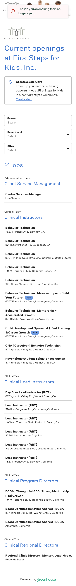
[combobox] (7, 136)
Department (14, 132)
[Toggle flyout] (68, 135)
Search (11, 118)
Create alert (24, 99)
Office (11, 146)
